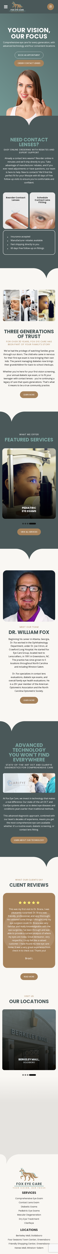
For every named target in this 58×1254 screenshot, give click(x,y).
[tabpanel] (29, 483)
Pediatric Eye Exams (29, 1210)
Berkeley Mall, (29, 1235)
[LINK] (5, 449)
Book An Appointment (29, 55)
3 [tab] (27, 523)
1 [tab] (23, 523)
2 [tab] (25, 523)
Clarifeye (29, 1223)
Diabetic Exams (29, 1206)
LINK (5, 193)
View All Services (29, 532)
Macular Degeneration (29, 1214)
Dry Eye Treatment (29, 1219)
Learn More (29, 394)
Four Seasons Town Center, (29, 1239)
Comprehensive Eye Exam (29, 1198)
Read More (29, 976)
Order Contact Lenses (29, 63)
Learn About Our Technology (29, 840)
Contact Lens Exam (29, 1202)
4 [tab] (32, 523)
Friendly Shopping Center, (29, 1243)
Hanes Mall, (29, 1247)
